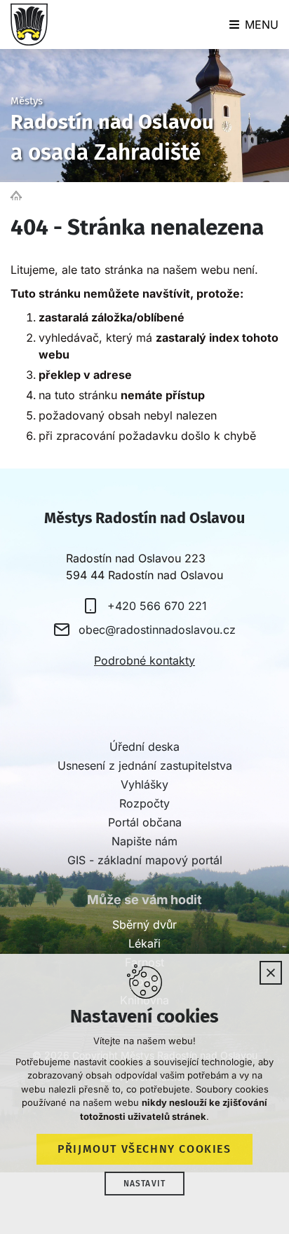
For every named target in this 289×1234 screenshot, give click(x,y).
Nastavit (144, 1183)
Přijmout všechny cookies (144, 1149)
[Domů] (20, 194)
